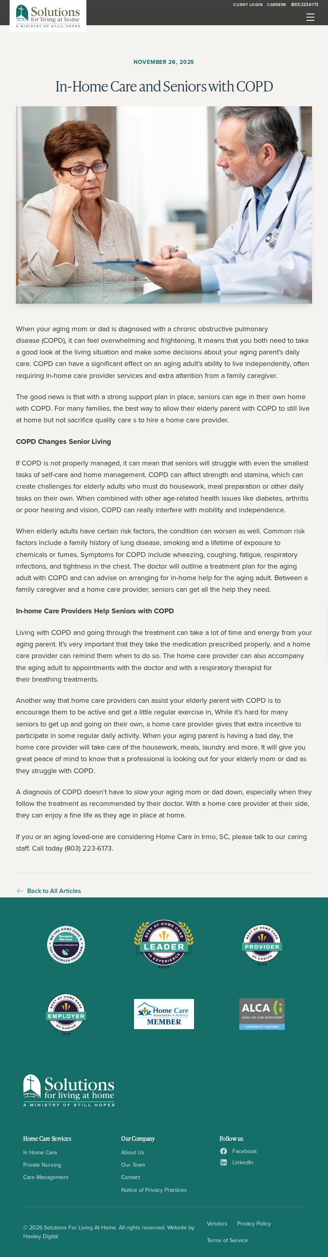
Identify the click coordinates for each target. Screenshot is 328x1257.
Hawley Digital (40, 1236)
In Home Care (40, 1152)
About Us (132, 1152)
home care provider (207, 655)
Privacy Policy (254, 1223)
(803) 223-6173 (305, 4)
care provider (248, 803)
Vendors (217, 1223)
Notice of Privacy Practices (154, 1190)
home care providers (103, 700)
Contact (130, 1177)
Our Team (133, 1165)
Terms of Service (227, 1240)
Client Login (247, 5)
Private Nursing (42, 1165)
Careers (276, 5)
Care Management (45, 1177)
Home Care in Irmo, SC (192, 836)
